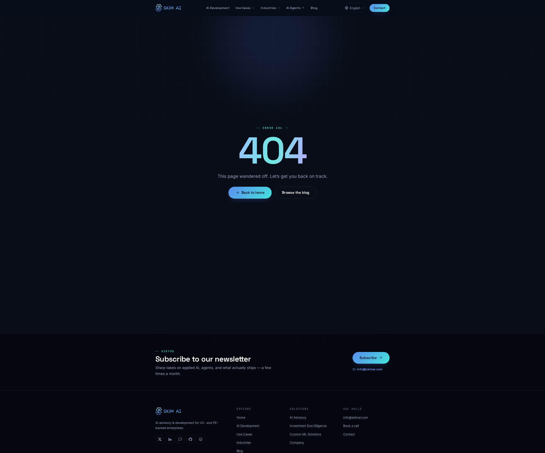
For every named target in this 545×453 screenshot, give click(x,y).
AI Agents (293, 8)
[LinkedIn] (170, 439)
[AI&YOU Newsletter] (180, 439)
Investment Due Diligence (308, 425)
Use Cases (243, 8)
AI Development (217, 8)
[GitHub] (190, 439)
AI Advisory (298, 417)
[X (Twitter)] (159, 439)
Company (297, 442)
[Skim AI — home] (168, 7)
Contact (380, 8)
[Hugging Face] (200, 439)
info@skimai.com (369, 369)
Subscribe (368, 357)
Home (241, 417)
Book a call (351, 425)
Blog (314, 8)
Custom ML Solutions (305, 434)
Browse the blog (295, 192)
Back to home (253, 192)
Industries (268, 8)
